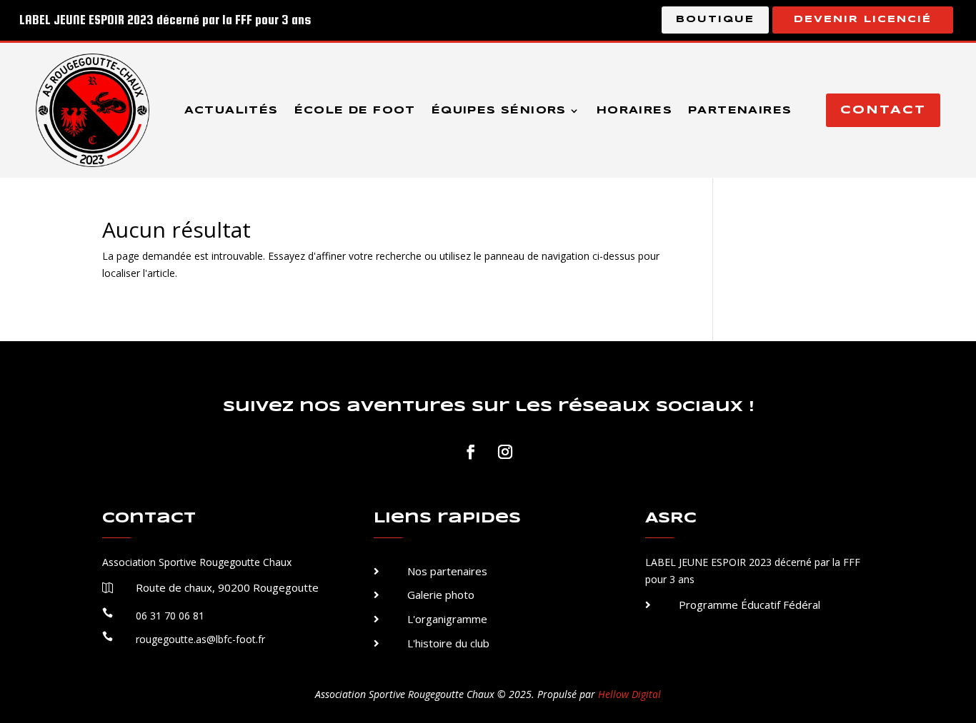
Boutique (715, 19)
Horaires (634, 111)
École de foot (355, 111)
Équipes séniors (499, 111)
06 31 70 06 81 (170, 615)
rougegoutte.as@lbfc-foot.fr (200, 639)
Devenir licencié (863, 19)
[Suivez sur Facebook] (471, 452)
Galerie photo (440, 594)
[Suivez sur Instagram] (505, 452)
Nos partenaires (447, 571)
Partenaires (740, 111)
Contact (883, 110)
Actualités (231, 111)
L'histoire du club (448, 643)
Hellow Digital (629, 694)
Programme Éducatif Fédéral (749, 604)
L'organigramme (447, 619)
